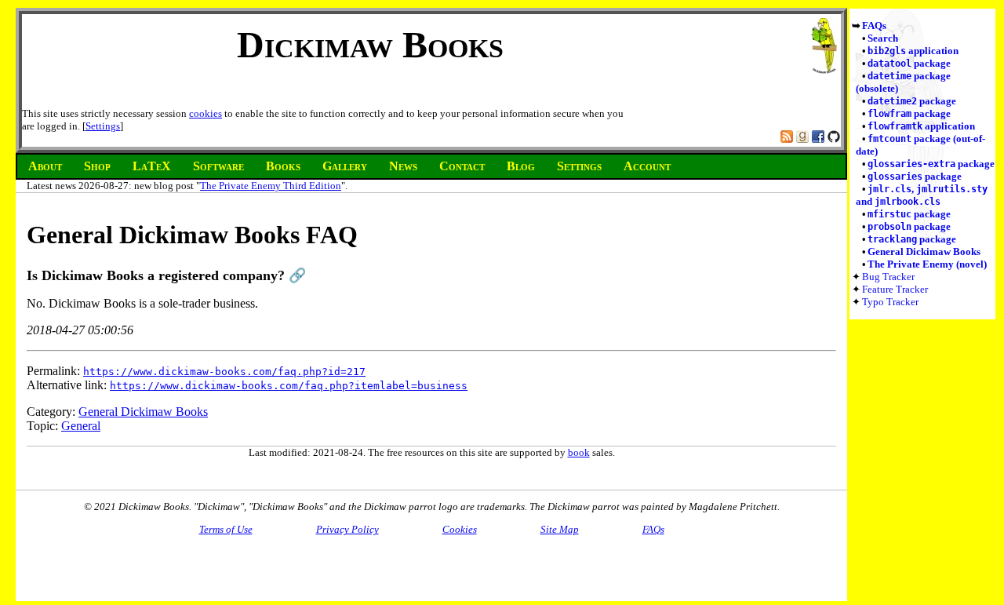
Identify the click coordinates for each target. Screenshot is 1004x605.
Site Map (559, 529)
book (579, 452)
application (913, 50)
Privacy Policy (347, 529)
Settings (102, 126)
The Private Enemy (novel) (927, 264)
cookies (205, 113)
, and (922, 195)
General (80, 425)
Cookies (459, 529)
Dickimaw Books (370, 44)
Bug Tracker (888, 276)
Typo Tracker (890, 302)
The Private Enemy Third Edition (270, 185)
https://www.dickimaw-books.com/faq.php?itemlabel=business (288, 386)
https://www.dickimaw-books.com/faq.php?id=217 (224, 371)
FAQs (874, 25)
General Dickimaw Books (924, 251)
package (909, 63)
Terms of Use (226, 529)
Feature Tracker (895, 289)
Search (883, 38)
